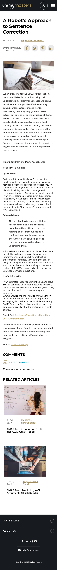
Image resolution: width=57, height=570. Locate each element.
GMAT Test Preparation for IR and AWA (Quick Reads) (24, 430)
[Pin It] (43, 48)
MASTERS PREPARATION (28, 422)
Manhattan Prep (19, 344)
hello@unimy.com (30, 550)
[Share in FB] (27, 48)
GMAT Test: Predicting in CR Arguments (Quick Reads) (24, 491)
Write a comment (18, 362)
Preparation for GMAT (32, 40)
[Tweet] (35, 48)
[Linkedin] (51, 48)
